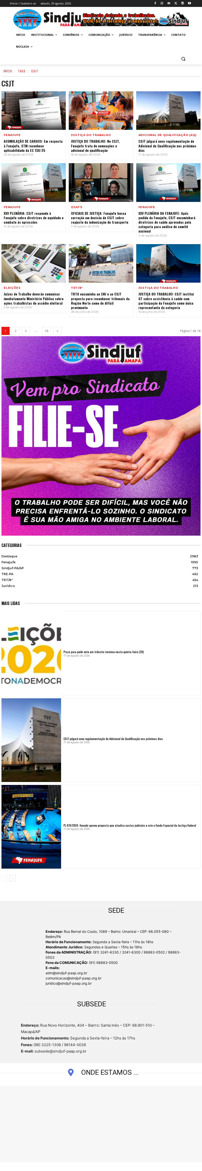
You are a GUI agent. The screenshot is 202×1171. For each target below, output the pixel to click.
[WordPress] (182, 3)
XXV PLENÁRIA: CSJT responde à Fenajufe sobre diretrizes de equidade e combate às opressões (34, 218)
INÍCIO (7, 71)
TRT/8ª (77, 288)
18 (46, 331)
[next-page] (57, 331)
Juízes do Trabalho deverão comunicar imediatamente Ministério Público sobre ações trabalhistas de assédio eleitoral (34, 298)
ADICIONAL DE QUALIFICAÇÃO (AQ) (167, 135)
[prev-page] (4, 878)
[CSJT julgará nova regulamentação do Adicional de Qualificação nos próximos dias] (168, 110)
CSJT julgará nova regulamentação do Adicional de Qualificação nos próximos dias (167, 145)
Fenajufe (12, 135)
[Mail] (169, 3)
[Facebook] (155, 3)
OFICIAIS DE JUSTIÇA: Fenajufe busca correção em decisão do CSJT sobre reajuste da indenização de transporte (99, 218)
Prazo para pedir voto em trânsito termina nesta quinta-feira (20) (104, 652)
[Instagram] (162, 3)
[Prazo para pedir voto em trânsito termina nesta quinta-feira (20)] (31, 653)
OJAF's (77, 207)
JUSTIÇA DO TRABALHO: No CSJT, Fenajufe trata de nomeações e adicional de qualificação (95, 145)
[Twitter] (176, 3)
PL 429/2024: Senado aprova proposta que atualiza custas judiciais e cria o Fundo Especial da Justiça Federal (130, 825)
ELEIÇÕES (12, 288)
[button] (183, 58)
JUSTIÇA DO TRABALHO (91, 135)
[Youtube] (189, 3)
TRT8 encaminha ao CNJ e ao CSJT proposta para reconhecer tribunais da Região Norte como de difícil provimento (100, 300)
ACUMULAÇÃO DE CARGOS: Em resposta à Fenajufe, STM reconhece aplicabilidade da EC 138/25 (33, 145)
